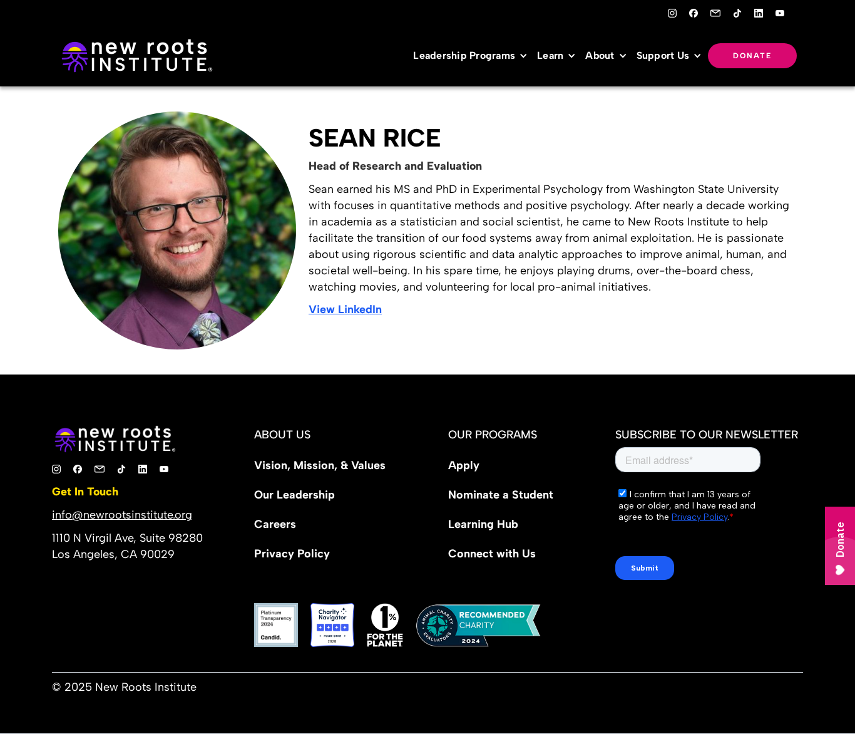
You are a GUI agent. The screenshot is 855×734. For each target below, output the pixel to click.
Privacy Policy (292, 554)
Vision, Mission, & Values (320, 465)
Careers (275, 524)
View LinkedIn (345, 309)
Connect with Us (492, 554)
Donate (752, 55)
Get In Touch (85, 492)
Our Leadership (294, 495)
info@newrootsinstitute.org (122, 515)
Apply (463, 465)
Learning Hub (483, 524)
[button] (473, 55)
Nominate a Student (500, 495)
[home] (136, 56)
